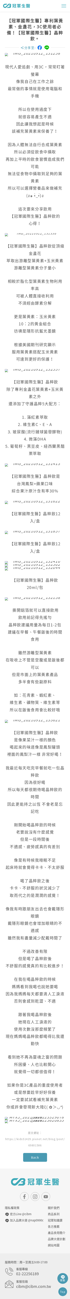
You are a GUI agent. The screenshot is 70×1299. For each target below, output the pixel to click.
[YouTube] (45, 1196)
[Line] (47, 47)
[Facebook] (40, 47)
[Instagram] (35, 1196)
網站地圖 (54, 1245)
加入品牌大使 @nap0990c (26, 1220)
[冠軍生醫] (16, 5)
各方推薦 (54, 1226)
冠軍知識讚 (55, 1220)
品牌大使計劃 (56, 1239)
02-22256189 (27, 1273)
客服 (62, 1280)
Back (35, 1157)
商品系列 (54, 1214)
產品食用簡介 (56, 1233)
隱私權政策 (12, 1208)
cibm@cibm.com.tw (33, 1286)
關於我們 (54, 1208)
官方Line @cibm (20, 1214)
